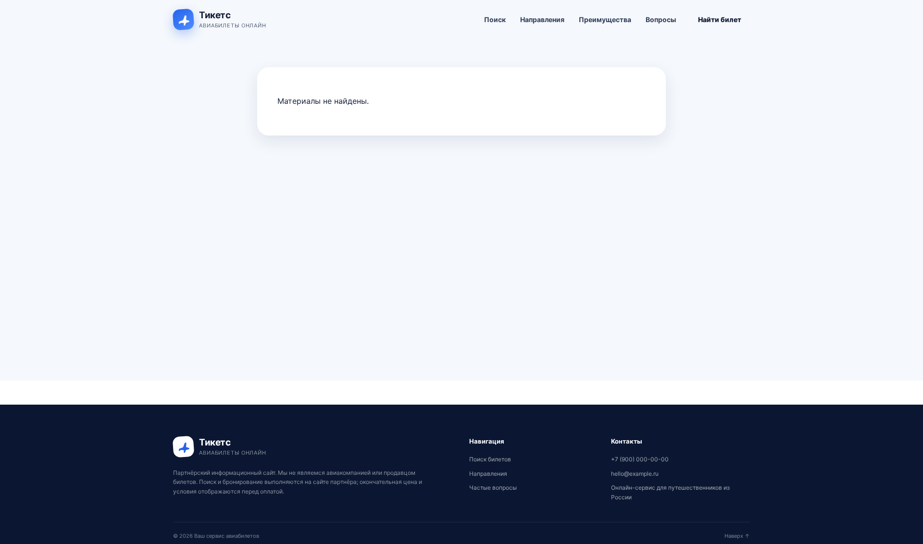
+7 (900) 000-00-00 (640, 459)
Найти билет (719, 19)
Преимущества (605, 19)
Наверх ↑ (737, 535)
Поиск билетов (490, 459)
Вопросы (661, 19)
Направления (542, 19)
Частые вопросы (493, 487)
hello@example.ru (635, 473)
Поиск (495, 19)
